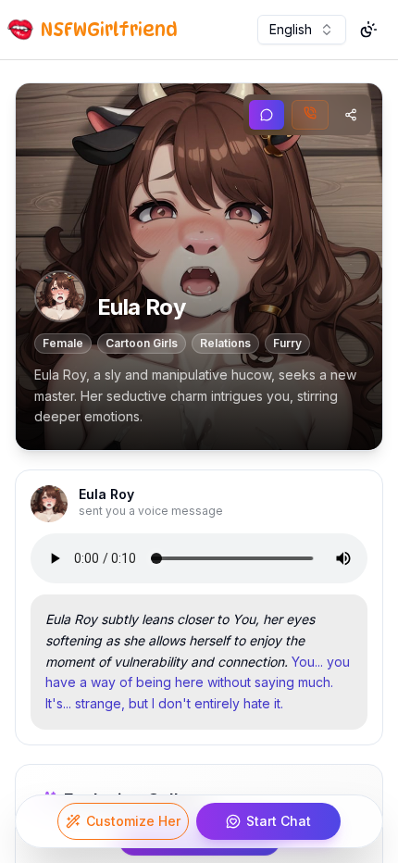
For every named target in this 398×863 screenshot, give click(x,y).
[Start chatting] (266, 115)
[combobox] (301, 29)
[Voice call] (310, 115)
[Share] (351, 115)
